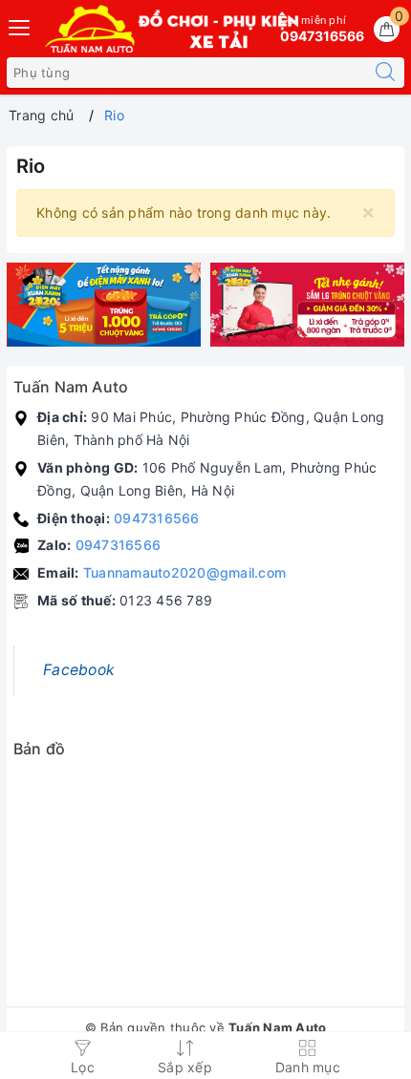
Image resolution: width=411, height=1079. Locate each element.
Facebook (79, 670)
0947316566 (157, 518)
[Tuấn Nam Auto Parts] (171, 29)
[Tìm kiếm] (385, 72)
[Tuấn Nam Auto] (104, 305)
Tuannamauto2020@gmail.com (184, 572)
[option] (104, 305)
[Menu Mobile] (20, 25)
